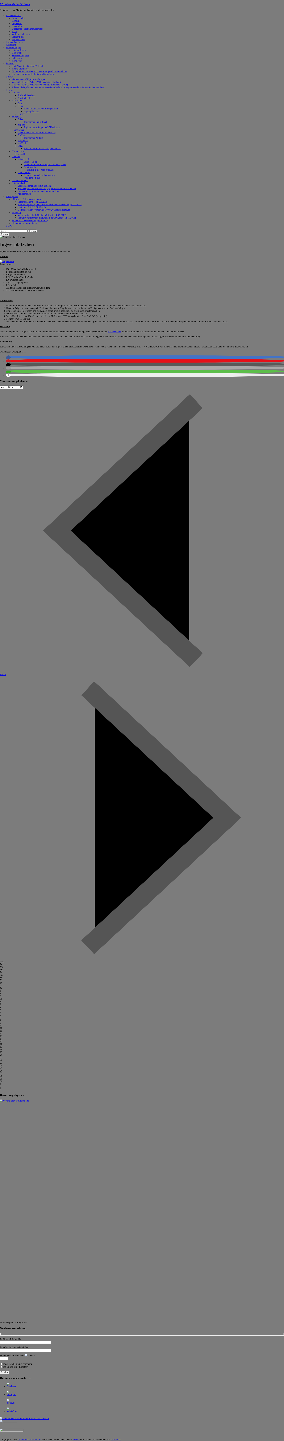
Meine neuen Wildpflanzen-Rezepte (28, 79)
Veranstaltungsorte (20, 55)
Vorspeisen (17, 116)
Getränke (16, 156)
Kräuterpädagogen (14, 42)
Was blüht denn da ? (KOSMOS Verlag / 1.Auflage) (36, 82)
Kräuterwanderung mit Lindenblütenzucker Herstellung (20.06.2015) (50, 204)
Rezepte (9, 90)
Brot (20, 103)
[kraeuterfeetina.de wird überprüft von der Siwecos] (24, 1418)
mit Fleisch (23, 140)
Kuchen (21, 114)
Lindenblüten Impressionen (24, 223)
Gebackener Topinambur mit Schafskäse (36, 132)
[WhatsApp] (12, 1411)
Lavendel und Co (20, 180)
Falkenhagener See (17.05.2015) (33, 201)
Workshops (17, 52)
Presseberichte (18, 18)
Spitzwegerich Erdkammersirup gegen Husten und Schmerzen (47, 188)
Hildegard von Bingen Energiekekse (41, 108)
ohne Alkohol (24, 172)
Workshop (16, 212)
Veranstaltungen (13, 47)
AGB (14, 31)
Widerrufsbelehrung (21, 34)
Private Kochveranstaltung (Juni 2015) (30, 220)
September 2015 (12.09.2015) (32, 207)
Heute (3, 674)
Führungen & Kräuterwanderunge (28, 199)
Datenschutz (17, 26)
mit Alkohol (23, 159)
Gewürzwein (30, 167)
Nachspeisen (18, 151)
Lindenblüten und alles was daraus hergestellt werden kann (39, 71)
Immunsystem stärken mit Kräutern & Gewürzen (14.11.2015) (47, 217)
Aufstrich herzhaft (26, 95)
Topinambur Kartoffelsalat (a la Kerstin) (42, 148)
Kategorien (17, 60)
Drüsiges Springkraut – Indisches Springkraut (33, 74)
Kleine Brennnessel (21, 68)
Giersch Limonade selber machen (39, 175)
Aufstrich (16, 92)
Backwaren (17, 100)
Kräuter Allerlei (19, 183)
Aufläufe (22, 135)
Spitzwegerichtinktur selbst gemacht (34, 186)
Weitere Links (18, 39)
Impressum (17, 23)
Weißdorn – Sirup (32, 178)
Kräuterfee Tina (13, 15)
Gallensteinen (114, 331)
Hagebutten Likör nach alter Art (38, 170)
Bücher (9, 76)
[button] (8, 357)
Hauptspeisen (18, 130)
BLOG (9, 225)
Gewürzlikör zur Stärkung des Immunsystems (45, 164)
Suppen (21, 124)
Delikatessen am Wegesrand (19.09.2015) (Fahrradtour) (44, 209)
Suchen (32, 231)
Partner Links (18, 36)
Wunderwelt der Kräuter (15, 4)
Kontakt (15, 21)
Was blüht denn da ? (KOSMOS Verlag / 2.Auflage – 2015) (40, 84)
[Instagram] (11, 1394)
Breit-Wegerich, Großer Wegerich (27, 66)
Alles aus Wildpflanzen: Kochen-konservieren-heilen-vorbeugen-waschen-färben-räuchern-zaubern (58, 87)
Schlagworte (18, 58)
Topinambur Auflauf (33, 138)
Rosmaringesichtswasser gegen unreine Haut (38, 191)
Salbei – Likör (30, 162)
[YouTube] (11, 1403)
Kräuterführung (19, 50)
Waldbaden (11, 44)
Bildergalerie (12, 196)
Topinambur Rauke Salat (35, 122)
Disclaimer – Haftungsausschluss (27, 29)
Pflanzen (10, 63)
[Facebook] (11, 1386)
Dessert (21, 154)
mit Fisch (22, 143)
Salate (20, 119)
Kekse (21, 106)
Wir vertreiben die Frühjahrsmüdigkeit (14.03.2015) (42, 215)
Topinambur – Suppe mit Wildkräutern (42, 127)
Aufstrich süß (24, 98)
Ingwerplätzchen (31, 111)
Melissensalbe (24, 194)
